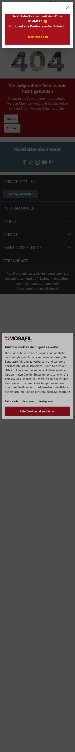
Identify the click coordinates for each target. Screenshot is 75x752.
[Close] (67, 7)
